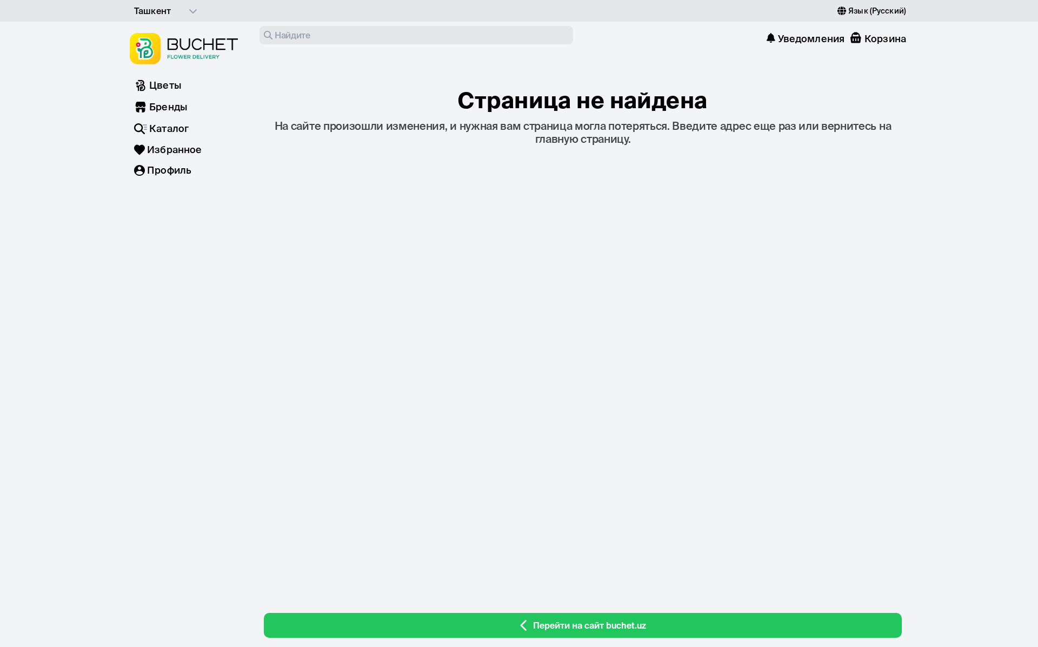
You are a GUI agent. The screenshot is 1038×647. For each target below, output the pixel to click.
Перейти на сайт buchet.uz (589, 625)
